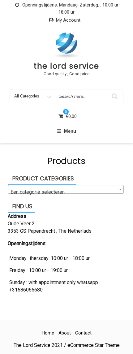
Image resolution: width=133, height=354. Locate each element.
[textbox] (65, 192)
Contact (83, 333)
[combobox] (66, 189)
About (64, 333)
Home (48, 333)
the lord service (67, 66)
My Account (68, 20)
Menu (70, 131)
